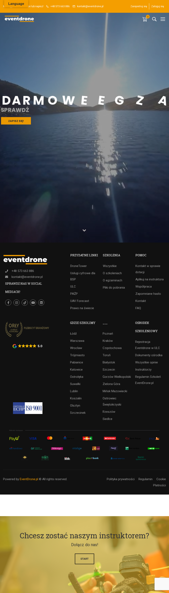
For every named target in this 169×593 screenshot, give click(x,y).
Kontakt (140, 301)
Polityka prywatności (121, 479)
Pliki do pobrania (114, 287)
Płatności (159, 485)
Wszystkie (110, 266)
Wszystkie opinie (146, 362)
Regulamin (145, 479)
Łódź (73, 333)
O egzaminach (112, 280)
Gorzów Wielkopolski (117, 377)
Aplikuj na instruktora (149, 279)
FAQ (138, 308)
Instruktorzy (143, 369)
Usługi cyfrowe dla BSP (82, 276)
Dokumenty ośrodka (148, 355)
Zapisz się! (16, 120)
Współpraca (143, 286)
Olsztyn (75, 405)
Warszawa (77, 341)
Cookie (161, 479)
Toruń (106, 355)
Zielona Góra (111, 384)
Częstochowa (112, 348)
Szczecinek (78, 413)
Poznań (108, 333)
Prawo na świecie (82, 308)
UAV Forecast (79, 301)
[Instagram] (16, 302)
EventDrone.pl (29, 479)
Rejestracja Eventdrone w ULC (147, 345)
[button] (27, 346)
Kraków (108, 341)
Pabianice (76, 362)
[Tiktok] (25, 302)
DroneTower (78, 266)
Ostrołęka (76, 377)
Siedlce (107, 419)
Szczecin (109, 369)
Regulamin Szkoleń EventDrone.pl (148, 380)
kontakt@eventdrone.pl (90, 6)
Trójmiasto (77, 355)
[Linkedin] (41, 302)
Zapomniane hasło (148, 294)
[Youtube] (33, 302)
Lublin (74, 391)
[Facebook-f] (8, 302)
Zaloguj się (157, 6)
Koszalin (76, 398)
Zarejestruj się (138, 6)
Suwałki (75, 384)
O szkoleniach (112, 273)
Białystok (109, 362)
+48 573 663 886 (60, 6)
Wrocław (76, 348)
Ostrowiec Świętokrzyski (112, 401)
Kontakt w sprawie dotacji (147, 269)
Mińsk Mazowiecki (115, 391)
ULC (73, 286)
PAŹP (74, 294)
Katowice (76, 369)
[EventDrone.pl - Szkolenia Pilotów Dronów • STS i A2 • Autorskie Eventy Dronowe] (19, 19)
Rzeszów (109, 412)
